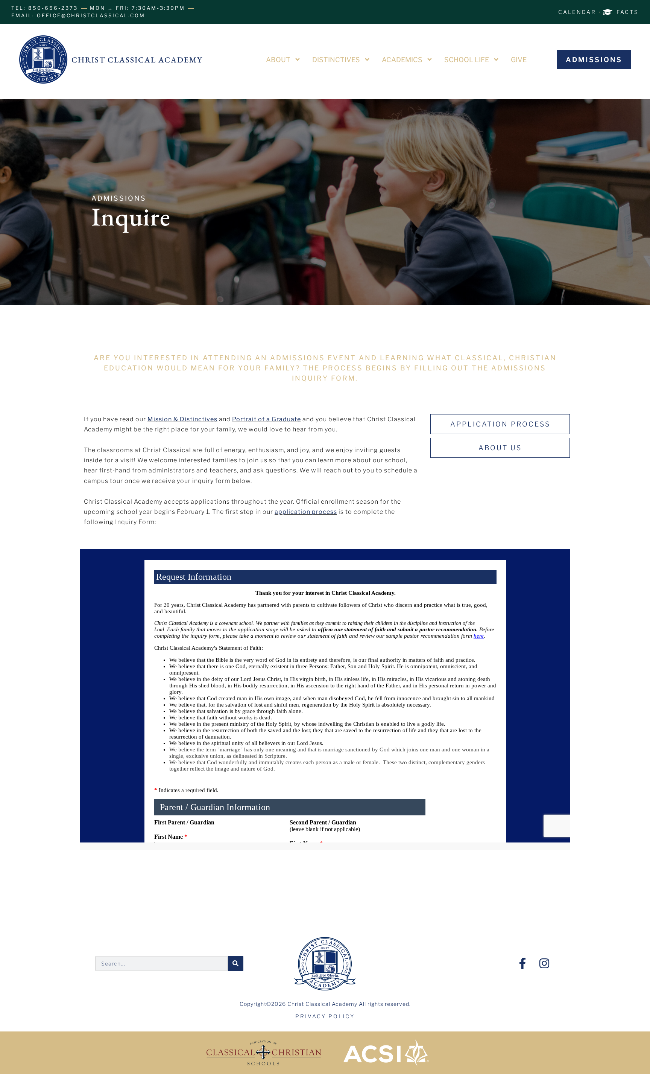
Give (519, 60)
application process (306, 511)
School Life (466, 60)
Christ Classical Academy (137, 60)
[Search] (235, 963)
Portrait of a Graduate (266, 419)
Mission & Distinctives (182, 419)
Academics (402, 60)
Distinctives (336, 60)
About (278, 60)
